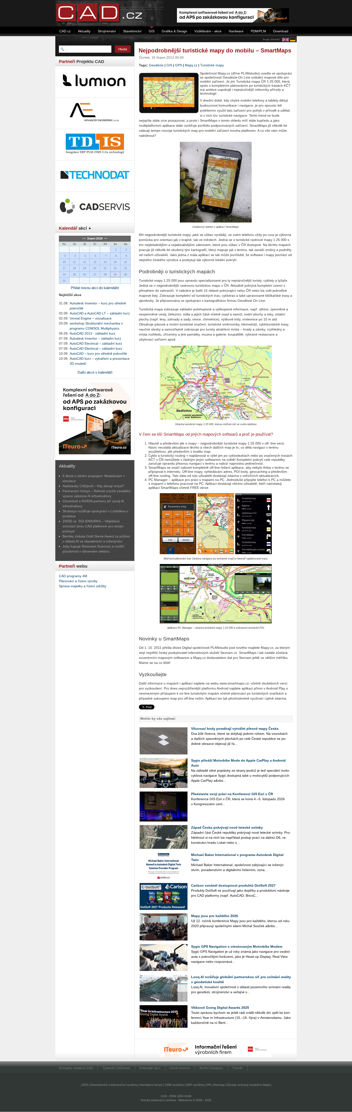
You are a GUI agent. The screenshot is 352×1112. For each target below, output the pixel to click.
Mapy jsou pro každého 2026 (214, 916)
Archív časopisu (211, 1068)
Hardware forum (151, 1085)
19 (84, 268)
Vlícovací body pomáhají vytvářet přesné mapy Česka (234, 728)
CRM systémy (174, 1085)
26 (84, 274)
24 (64, 274)
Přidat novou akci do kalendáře (95, 288)
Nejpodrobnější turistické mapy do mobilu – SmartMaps (215, 50)
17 (64, 268)
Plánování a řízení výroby (78, 581)
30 (125, 274)
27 (94, 274)
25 (74, 274)
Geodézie (156, 65)
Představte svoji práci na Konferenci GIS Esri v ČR (232, 794)
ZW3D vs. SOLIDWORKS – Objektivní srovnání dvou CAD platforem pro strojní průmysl (93, 526)
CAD (164, 1096)
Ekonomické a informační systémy (114, 1085)
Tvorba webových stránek (158, 1100)
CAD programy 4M (73, 576)
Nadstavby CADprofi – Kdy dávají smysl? (93, 486)
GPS (178, 65)
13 (94, 262)
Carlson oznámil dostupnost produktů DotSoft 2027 (233, 885)
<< (84, 238)
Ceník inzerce (179, 1068)
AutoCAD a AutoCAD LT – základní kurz (100, 313)
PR (209, 1085)
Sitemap (218, 1085)
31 (64, 280)
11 (74, 262)
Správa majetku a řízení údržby (82, 586)
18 (74, 268)
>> (105, 238)
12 (84, 262)
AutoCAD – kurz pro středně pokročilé (98, 353)
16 (125, 262)
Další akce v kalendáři (95, 372)
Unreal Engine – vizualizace (91, 318)
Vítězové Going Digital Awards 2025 (220, 1007)
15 (115, 262)
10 (64, 262)
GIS (169, 65)
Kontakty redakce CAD (76, 1068)
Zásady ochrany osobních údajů (248, 1085)
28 (105, 274)
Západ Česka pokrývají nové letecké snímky (227, 827)
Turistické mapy (212, 65)
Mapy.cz (191, 65)
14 (105, 262)
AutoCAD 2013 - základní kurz (92, 333)
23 (125, 268)
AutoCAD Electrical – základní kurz (96, 343)
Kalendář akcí (149, 1068)
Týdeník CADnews (116, 1068)
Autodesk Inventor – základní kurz (95, 338)
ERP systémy (195, 1085)
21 (105, 268)
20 (94, 268)
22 (115, 268)
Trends (237, 1068)
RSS (85, 1085)
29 (115, 274)
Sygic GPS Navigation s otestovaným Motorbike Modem (236, 946)
